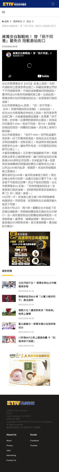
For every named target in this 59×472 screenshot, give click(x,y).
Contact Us (11, 460)
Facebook (34, 440)
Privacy (9, 445)
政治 (29, 21)
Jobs (8, 450)
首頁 (6, 21)
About (9, 440)
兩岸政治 (17, 21)
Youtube (33, 445)
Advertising (11, 455)
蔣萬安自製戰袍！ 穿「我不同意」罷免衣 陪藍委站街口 (29, 26)
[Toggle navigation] (53, 4)
